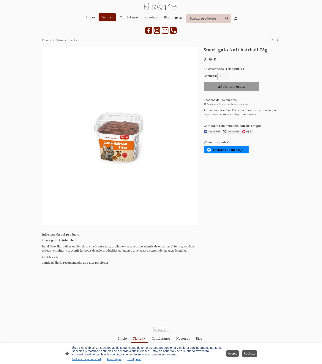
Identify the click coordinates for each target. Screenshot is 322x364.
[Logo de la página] (161, 5)
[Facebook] (148, 30)
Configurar (134, 359)
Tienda (46, 40)
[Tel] (173, 30)
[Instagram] (157, 30)
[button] (226, 149)
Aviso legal (114, 359)
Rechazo (249, 353)
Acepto (232, 353)
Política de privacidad (86, 359)
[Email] (165, 30)
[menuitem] (272, 40)
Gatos (59, 40)
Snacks (72, 40)
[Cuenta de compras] (236, 18)
